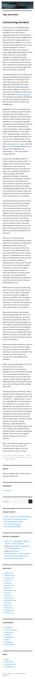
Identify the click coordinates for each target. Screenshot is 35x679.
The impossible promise (13, 526)
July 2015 (7, 603)
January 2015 (9, 613)
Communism (9, 632)
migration (12, 457)
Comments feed (10, 664)
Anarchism (8, 627)
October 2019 (9, 585)
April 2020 (8, 583)
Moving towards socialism (13, 522)
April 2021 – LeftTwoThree (14, 541)
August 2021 (8, 573)
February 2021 (9, 575)
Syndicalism (8, 642)
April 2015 (8, 605)
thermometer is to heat (16, 144)
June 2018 (7, 595)
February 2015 (9, 610)
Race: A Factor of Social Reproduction (17, 517)
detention (6, 457)
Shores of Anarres (8, 673)
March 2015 (8, 608)
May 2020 (7, 580)
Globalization (16, 455)
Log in (6, 659)
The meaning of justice (12, 524)
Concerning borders (16, 22)
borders (28, 455)
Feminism (8, 635)
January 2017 (9, 598)
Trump (29, 457)
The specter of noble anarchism (15, 519)
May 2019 (7, 588)
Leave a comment (9, 459)
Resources (8, 490)
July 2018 (7, 593)
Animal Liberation (21, 556)
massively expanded (23, 94)
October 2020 (9, 578)
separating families (21, 457)
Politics (22, 455)
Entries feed (8, 662)
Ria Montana (9, 558)
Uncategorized (9, 644)
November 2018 (10, 590)
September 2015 (10, 600)
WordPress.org (9, 667)
